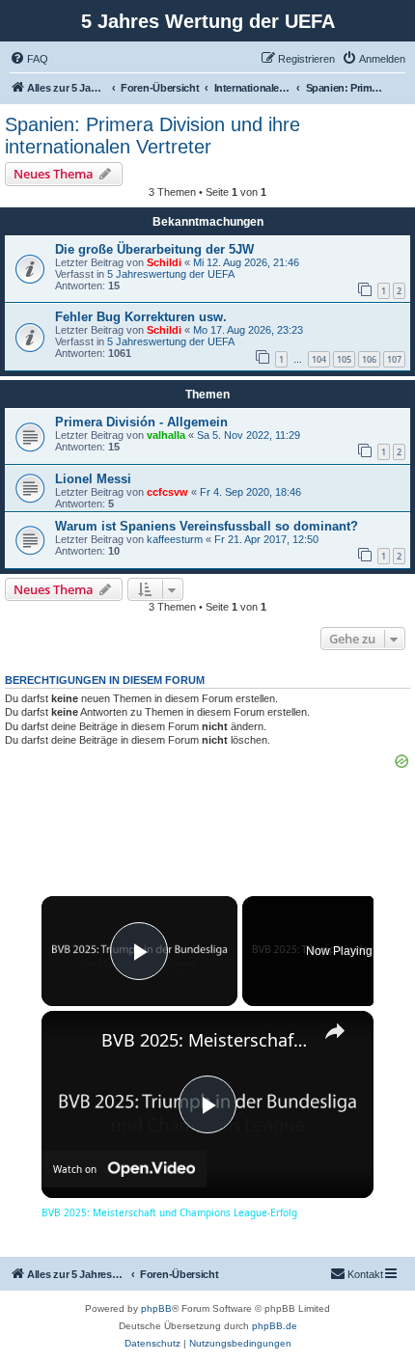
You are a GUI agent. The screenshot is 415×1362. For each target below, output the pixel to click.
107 (394, 359)
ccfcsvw (167, 492)
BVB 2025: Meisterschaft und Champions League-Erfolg (204, 1039)
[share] (335, 1031)
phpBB (156, 1308)
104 (319, 359)
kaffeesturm (175, 539)
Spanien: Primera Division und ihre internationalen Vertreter (152, 135)
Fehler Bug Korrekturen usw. (141, 317)
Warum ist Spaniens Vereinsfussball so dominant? (206, 526)
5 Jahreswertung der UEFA (171, 274)
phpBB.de (274, 1326)
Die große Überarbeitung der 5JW (154, 249)
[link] (72, 1041)
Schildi (164, 262)
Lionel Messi (93, 479)
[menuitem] (29, 58)
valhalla (166, 435)
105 (344, 359)
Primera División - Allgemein (141, 422)
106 (369, 359)
